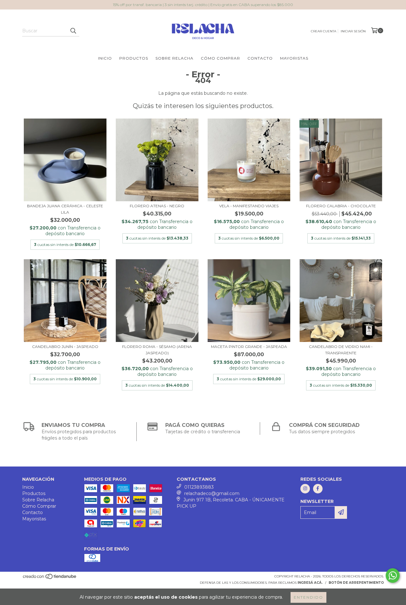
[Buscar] (73, 30)
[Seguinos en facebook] (318, 488)
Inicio (105, 58)
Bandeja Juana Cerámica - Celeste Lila (65, 209)
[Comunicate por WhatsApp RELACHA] (393, 575)
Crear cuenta (323, 31)
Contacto (260, 58)
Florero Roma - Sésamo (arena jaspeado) (157, 349)
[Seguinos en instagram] (305, 488)
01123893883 (199, 487)
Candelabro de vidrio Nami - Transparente (341, 349)
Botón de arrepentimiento (356, 583)
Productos (133, 58)
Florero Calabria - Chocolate (341, 205)
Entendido (308, 597)
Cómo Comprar (220, 58)
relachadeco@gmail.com (211, 493)
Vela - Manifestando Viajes (248, 205)
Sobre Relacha (174, 58)
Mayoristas (294, 58)
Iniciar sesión (353, 31)
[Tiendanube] (50, 578)
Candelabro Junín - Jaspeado (65, 346)
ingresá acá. (310, 583)
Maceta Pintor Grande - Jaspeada (249, 346)
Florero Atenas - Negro (157, 205)
